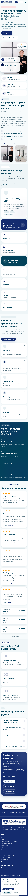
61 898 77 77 (10, 781)
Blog (2, 847)
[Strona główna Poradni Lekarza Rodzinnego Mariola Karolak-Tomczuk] (6, 2)
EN (19, 2)
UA (21, 2)
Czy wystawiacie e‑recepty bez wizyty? (13, 728)
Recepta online (5, 845)
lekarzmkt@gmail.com (8, 862)
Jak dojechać (8, 791)
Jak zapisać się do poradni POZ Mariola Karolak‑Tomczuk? (14, 721)
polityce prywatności (12, 886)
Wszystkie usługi (7, 184)
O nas (2, 837)
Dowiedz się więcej (8, 339)
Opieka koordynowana (6, 843)
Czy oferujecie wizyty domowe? (13, 746)
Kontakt (3, 849)
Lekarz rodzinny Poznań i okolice (9, 841)
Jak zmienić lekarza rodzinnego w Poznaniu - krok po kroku (12, 775)
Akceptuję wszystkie (8, 889)
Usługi (2, 839)
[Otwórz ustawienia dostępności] (1, 448)
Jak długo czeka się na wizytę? (13, 735)
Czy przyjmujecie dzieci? (13, 741)
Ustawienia (15, 892)
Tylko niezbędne (7, 892)
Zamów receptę (9, 786)
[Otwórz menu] (25, 2)
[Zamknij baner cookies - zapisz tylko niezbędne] (24, 880)
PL (16, 2)
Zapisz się (7, 33)
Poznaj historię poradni (7, 143)
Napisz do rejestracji (10, 37)
